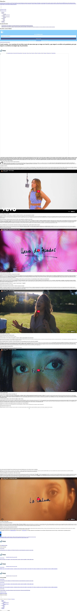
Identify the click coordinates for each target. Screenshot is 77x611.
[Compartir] (38, 536)
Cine (4, 19)
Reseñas (4, 17)
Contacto (3, 21)
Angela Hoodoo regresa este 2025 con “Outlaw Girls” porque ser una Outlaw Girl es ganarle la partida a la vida (14, 537)
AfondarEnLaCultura (4, 545)
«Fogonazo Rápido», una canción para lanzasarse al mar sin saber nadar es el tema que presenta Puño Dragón (15, 590)
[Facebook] (38, 532)
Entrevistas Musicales (6, 14)
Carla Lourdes (24, 530)
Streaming (3, 18)
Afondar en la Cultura (3, 593)
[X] (38, 534)
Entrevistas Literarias (6, 16)
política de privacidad (38, 40)
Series (4, 20)
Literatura (3, 15)
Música (3, 13)
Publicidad (3, 608)
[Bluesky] (38, 533)
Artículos (3, 12)
